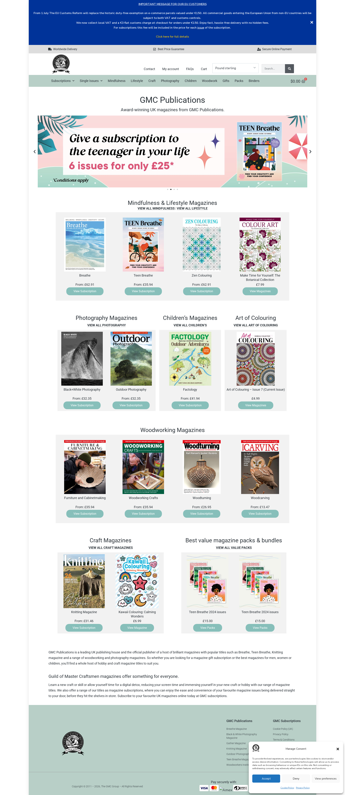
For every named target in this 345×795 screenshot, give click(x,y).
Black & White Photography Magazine (241, 736)
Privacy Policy (303, 787)
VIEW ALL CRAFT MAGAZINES (111, 548)
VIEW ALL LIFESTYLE (192, 208)
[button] (338, 749)
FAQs (190, 69)
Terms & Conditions (284, 739)
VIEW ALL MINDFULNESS (156, 208)
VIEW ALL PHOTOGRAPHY (106, 325)
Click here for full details (172, 37)
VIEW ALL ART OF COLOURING (256, 325)
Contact (149, 69)
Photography (170, 81)
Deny (296, 778)
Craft (152, 81)
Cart (204, 69)
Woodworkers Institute (239, 764)
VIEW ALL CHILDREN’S (190, 325)
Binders (254, 81)
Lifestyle (137, 81)
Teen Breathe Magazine (239, 759)
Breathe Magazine (236, 728)
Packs (239, 81)
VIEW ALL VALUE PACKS (234, 548)
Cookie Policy (287, 787)
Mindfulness (116, 81)
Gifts (226, 81)
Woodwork (209, 81)
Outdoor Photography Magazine (244, 754)
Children (191, 81)
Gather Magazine (236, 743)
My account (170, 69)
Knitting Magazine (236, 748)
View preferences (326, 778)
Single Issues (89, 81)
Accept (266, 778)
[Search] (289, 68)
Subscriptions (61, 81)
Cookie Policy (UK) (283, 728)
